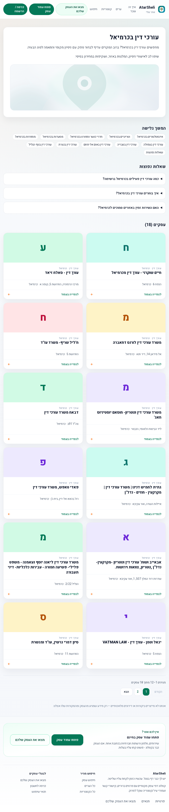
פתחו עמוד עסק (44, 9)
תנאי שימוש (39, 792)
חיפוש (93, 9)
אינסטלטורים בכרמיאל (150, 137)
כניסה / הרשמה (19, 9)
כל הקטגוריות (87, 792)
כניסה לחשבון (38, 786)
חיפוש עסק (88, 780)
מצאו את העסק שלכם (74, 9)
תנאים (145, 801)
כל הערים (89, 786)
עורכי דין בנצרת (68, 144)
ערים (118, 9)
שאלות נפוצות (154, 152)
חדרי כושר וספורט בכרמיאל (86, 137)
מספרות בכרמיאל (25, 137)
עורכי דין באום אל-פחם (97, 144)
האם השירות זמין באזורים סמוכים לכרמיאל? (128, 207)
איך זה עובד (132, 9)
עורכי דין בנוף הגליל (40, 144)
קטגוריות (106, 9)
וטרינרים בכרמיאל (119, 137)
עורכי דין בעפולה (153, 144)
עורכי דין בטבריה (126, 144)
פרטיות (160, 801)
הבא (126, 692)
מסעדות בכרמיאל (53, 137)
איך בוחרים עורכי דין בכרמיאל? (137, 193)
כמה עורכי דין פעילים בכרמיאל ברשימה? (131, 178)
